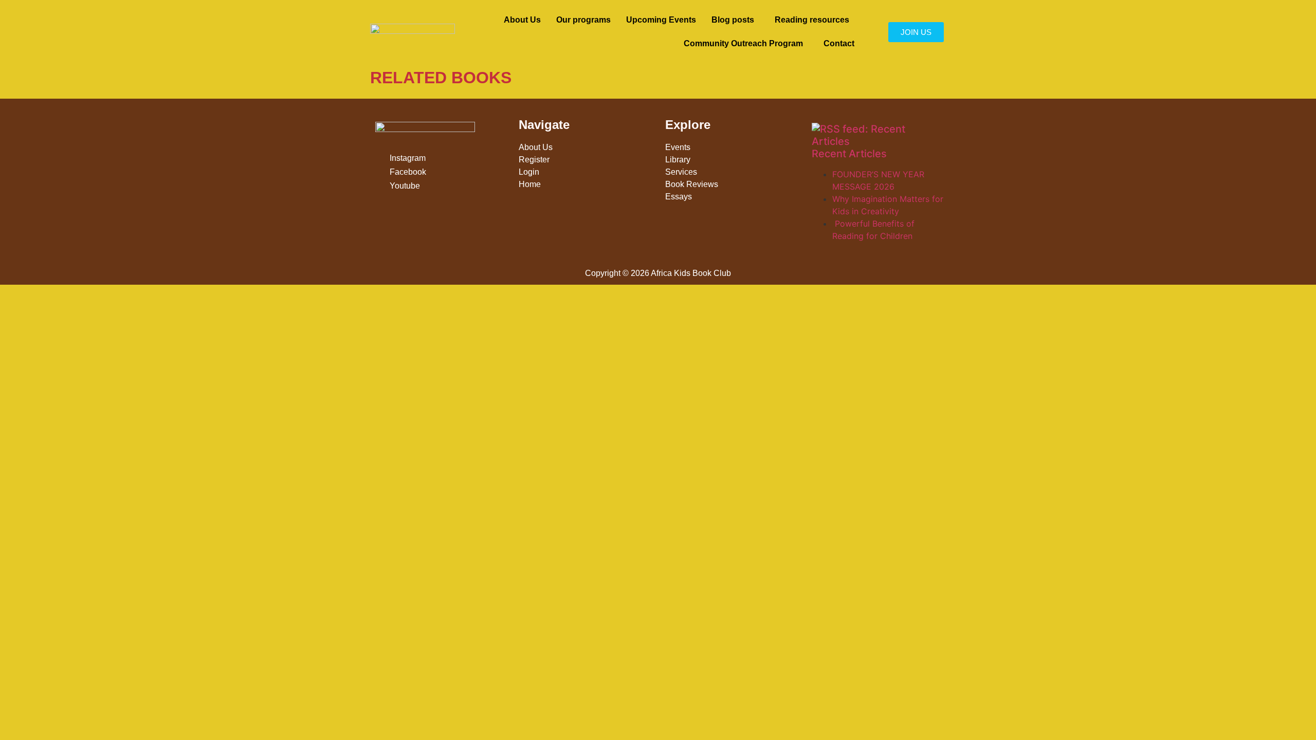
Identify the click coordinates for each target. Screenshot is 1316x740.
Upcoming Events (661, 19)
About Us (522, 19)
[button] (735, 20)
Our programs (583, 19)
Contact (839, 43)
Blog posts (732, 19)
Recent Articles (849, 153)
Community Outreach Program (743, 43)
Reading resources (812, 19)
